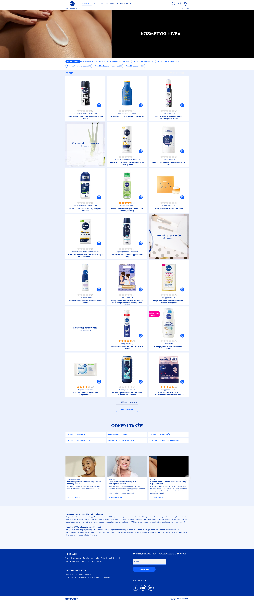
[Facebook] (135, 588)
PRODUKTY (87, 4)
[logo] (72, 4)
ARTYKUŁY (98, 4)
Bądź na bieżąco (140, 580)
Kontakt (107, 578)
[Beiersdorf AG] (71, 599)
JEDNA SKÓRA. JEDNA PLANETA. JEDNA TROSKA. (83, 578)
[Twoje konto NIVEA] (180, 4)
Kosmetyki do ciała (76, 434)
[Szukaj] (174, 4)
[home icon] (66, 9)
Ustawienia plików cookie (111, 558)
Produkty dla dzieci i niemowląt (165, 440)
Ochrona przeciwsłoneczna (121, 440)
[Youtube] (143, 588)
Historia (71, 574)
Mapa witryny (97, 561)
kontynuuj (144, 569)
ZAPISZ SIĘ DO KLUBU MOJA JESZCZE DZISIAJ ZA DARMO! (159, 554)
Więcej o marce (75, 570)
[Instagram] (151, 588)
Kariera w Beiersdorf (86, 574)
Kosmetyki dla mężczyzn (79, 440)
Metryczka (85, 561)
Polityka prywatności (91, 558)
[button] (99, 105)
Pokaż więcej (127, 410)
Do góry (186, 9)
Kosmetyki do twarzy (118, 434)
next (187, 478)
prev (66, 478)
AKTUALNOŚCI (112, 4)
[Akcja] (186, 4)
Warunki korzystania (73, 558)
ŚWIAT (125, 4)
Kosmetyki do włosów (161, 434)
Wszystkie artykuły (72, 561)
